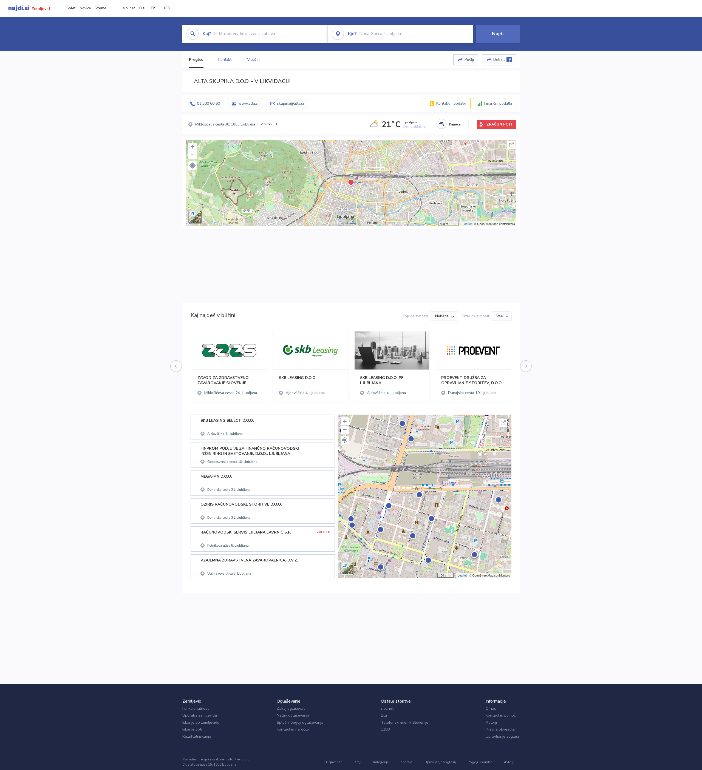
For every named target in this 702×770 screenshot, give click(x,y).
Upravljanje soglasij (503, 736)
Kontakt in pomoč (501, 715)
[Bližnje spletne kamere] (441, 124)
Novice (85, 8)
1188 (165, 8)
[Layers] (195, 217)
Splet (70, 8)
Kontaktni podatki (451, 103)
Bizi (142, 8)
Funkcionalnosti (196, 708)
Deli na (499, 59)
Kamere (454, 124)
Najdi (497, 33)
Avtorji (491, 722)
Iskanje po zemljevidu (200, 722)
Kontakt (406, 762)
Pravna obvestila (500, 729)
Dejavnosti (334, 762)
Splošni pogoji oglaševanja (300, 722)
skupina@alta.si (290, 103)
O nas (491, 708)
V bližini (254, 59)
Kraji (358, 762)
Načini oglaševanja (293, 715)
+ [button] (192, 146)
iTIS (153, 8)
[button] (192, 165)
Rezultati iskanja (196, 736)
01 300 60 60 (208, 103)
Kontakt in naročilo (293, 729)
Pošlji (469, 59)
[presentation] (176, 366)
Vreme (100, 8)
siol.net (129, 8)
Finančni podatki (498, 103)
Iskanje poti (192, 729)
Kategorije (381, 762)
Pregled (196, 59)
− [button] (192, 155)
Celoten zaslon (511, 145)
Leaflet (467, 223)
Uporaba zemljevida (199, 715)
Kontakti (225, 59)
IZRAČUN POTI (498, 124)
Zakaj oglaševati (291, 708)
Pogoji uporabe (480, 762)
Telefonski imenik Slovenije (404, 722)
